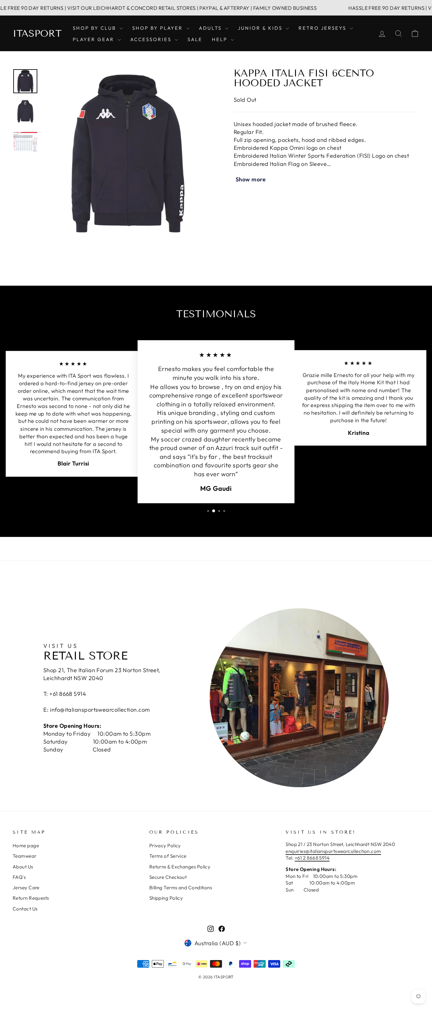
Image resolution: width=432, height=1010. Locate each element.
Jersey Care (26, 888)
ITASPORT (37, 33)
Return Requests (31, 898)
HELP (220, 39)
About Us (23, 867)
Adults (211, 28)
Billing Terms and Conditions (180, 888)
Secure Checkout (168, 877)
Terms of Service (168, 856)
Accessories (151, 39)
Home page (26, 846)
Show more (251, 179)
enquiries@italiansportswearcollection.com (333, 851)
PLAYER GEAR (94, 39)
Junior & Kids (261, 28)
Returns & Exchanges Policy (180, 867)
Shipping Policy (166, 898)
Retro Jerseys (323, 28)
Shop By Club (95, 28)
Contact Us (25, 909)
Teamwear (25, 856)
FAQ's (19, 877)
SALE (195, 39)
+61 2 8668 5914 (312, 858)
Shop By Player (158, 28)
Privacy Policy (165, 846)
